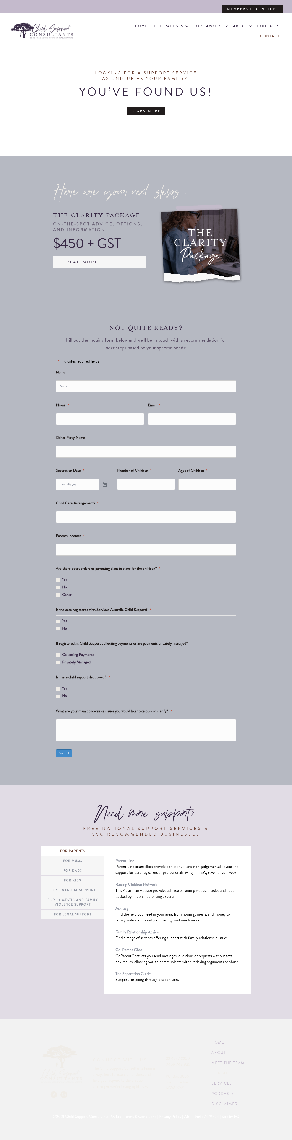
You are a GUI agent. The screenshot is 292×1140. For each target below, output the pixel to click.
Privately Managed (76, 662)
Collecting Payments (78, 654)
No (64, 587)
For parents (169, 26)
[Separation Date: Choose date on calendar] (104, 485)
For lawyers (208, 26)
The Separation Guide (133, 974)
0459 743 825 (178, 1064)
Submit (64, 753)
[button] (187, 26)
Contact (270, 36)
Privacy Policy (170, 1116)
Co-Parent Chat (128, 950)
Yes (64, 579)
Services (221, 1083)
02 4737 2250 (178, 1058)
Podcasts (268, 26)
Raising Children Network (136, 884)
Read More (82, 262)
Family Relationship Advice (137, 932)
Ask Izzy (121, 908)
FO (237, 1116)
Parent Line (124, 861)
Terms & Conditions (140, 1116)
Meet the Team (228, 1062)
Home (141, 26)
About (240, 26)
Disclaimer (224, 1104)
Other (67, 594)
